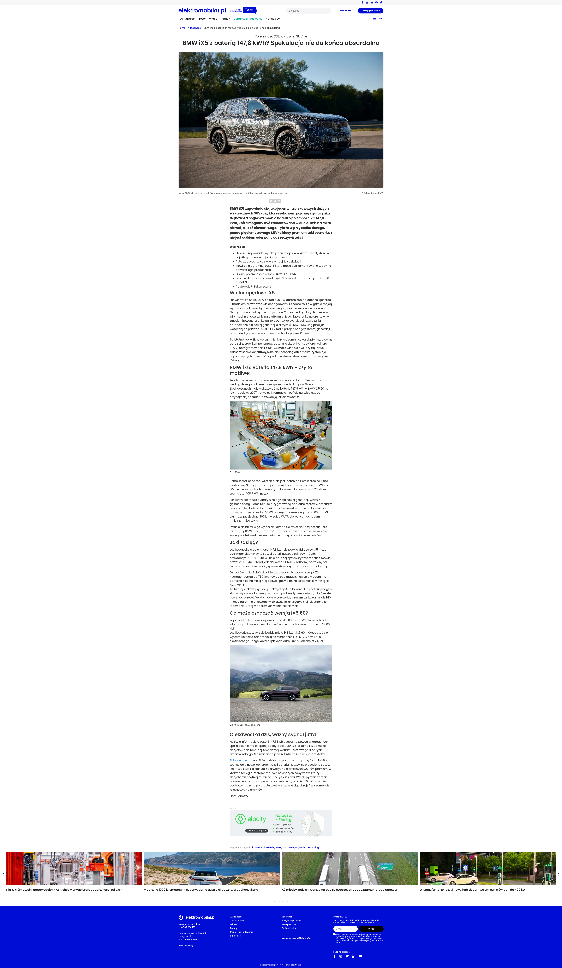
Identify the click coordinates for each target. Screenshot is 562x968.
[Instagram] (341, 956)
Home (182, 28)
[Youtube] (360, 956)
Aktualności (187, 18)
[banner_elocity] (281, 835)
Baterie (270, 847)
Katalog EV (273, 18)
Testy (202, 18)
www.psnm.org (186, 945)
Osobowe (288, 847)
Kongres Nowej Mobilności (296, 938)
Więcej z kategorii (240, 847)
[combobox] (308, 11)
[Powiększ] (328, 405)
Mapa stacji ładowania (247, 18)
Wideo (213, 18)
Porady (225, 18)
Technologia (313, 847)
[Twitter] (347, 956)
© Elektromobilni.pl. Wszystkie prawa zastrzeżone (281, 964)
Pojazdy (300, 847)
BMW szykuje (238, 760)
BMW (278, 847)
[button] (271, 201)
